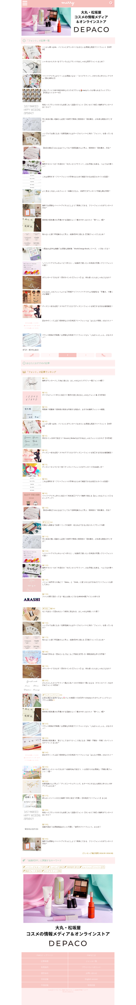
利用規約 (44, 967)
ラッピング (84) (56, 867)
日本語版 (44, 979)
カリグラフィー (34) (52, 871)
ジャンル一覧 (91, 961)
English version (91, 979)
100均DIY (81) (72, 867)
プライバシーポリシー (91, 967)
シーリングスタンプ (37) (35, 867)
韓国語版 (91, 985)
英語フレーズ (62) (32, 871)
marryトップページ (45, 955)
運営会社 (44, 973)
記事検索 (44, 961)
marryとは (91, 955)
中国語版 (44, 985)
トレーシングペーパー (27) (92, 867)
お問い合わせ (91, 973)
